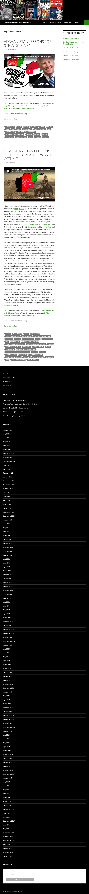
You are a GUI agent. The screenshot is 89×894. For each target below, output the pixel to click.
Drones (49, 126)
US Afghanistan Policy (13, 357)
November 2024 (8, 485)
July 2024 (6, 492)
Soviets (35, 352)
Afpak (26, 333)
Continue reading (11, 119)
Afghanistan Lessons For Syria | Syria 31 (28, 43)
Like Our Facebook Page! (71, 52)
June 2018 (6, 739)
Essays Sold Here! (55, 22)
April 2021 (6, 614)
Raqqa (44, 134)
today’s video (19, 209)
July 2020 (6, 649)
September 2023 (9, 516)
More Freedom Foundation (26, 132)
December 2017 (8, 762)
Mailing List (68, 22)
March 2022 (7, 571)
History (17, 339)
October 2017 (8, 770)
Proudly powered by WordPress (12, 891)
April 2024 (6, 500)
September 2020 (9, 641)
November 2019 (8, 680)
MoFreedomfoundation (30, 341)
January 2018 (7, 758)
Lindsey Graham (40, 129)
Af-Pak (8, 333)
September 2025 (9, 461)
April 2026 (6, 446)
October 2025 (8, 457)
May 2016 (6, 817)
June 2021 (6, 606)
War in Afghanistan (18, 359)
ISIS (13, 129)
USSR (7, 359)
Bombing (34, 126)
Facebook (7, 108)
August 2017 (7, 778)
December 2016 (8, 809)
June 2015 (6, 825)
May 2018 (6, 743)
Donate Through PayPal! (71, 38)
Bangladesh (35, 333)
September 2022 (9, 551)
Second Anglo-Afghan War (26, 349)
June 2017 (6, 786)
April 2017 (6, 794)
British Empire (26, 336)
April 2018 (6, 747)
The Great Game (11, 354)
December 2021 (8, 582)
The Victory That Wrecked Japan (14, 400)
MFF (49, 129)
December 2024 (8, 481)
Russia (48, 346)
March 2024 (7, 504)
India (38, 339)
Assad (19, 126)
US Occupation (38, 357)
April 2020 (6, 661)
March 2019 (7, 704)
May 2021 (6, 610)
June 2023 (6, 524)
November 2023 (8, 512)
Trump (46, 137)
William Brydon (33, 359)
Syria (30, 137)
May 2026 (6, 442)
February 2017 (8, 801)
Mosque (29, 134)
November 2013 (8, 848)
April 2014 (6, 844)
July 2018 (6, 735)
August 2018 (7, 731)
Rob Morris (9, 137)
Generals (9, 339)
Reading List (78, 22)
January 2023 (7, 539)
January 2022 (7, 578)
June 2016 (6, 813)
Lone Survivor (47, 339)
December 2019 (8, 676)
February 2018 (8, 754)
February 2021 (8, 621)
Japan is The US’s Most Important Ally (16, 408)
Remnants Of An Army (13, 346)
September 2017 (9, 774)
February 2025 (8, 473)
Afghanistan (10, 126)
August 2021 (7, 598)
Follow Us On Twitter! (70, 48)
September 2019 (9, 688)
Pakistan (51, 344)
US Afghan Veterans (35, 354)
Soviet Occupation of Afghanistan (17, 352)
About (45, 22)
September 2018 (9, 727)
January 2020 (7, 672)
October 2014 (8, 837)
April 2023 (6, 532)
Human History (28, 339)
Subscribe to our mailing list (17, 871)
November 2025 (8, 453)
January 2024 (7, 508)
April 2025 (6, 469)
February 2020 (8, 668)
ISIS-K (18, 129)
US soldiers (49, 357)
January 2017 (7, 805)
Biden (26, 126)
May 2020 (6, 657)
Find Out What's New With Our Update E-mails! (73, 43)
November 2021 (8, 586)
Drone (42, 126)
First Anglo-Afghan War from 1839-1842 (36, 224)
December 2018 (8, 715)
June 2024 (6, 496)
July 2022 (6, 559)
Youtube (14, 108)
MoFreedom (10, 132)
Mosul (37, 134)
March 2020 (7, 664)
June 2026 (6, 438)
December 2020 (8, 629)
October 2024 (8, 489)
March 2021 (7, 618)
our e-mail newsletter (26, 108)
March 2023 (7, 535)
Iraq (7, 129)
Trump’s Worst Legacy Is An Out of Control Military (20, 404)
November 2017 (8, 766)
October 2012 (8, 852)
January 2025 (7, 477)
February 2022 (8, 575)
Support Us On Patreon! (71, 59)
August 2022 (7, 555)
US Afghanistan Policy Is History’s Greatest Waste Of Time (28, 155)
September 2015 (9, 821)
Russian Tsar (10, 349)
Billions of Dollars (12, 336)
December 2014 (8, 833)
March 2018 (7, 750)
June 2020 (6, 653)
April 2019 (6, 700)
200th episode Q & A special (13, 412)
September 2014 (9, 840)
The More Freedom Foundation (17, 22)
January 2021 (7, 625)
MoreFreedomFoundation (15, 134)
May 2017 (6, 790)
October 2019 (8, 684)
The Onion (22, 354)
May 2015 (6, 829)
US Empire (27, 357)
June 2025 (6, 465)
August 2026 (7, 430)
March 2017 (7, 797)
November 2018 (8, 719)
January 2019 (7, 711)
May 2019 (6, 696)
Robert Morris (21, 137)
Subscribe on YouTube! (70, 56)
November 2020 (8, 633)
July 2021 (6, 602)
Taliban (38, 137)
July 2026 (6, 434)
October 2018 (8, 723)
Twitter (46, 106)
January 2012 (7, 856)
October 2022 (8, 547)
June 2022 (6, 563)
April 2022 (6, 567)
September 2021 (9, 594)
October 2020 (8, 637)
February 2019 (8, 707)
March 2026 (7, 449)
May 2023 (6, 528)
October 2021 (8, 590)
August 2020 (7, 645)
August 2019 (7, 692)
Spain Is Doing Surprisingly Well (14, 416)
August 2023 (7, 520)
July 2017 (6, 782)
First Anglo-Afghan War (42, 336)
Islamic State (27, 129)
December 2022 (8, 543)
